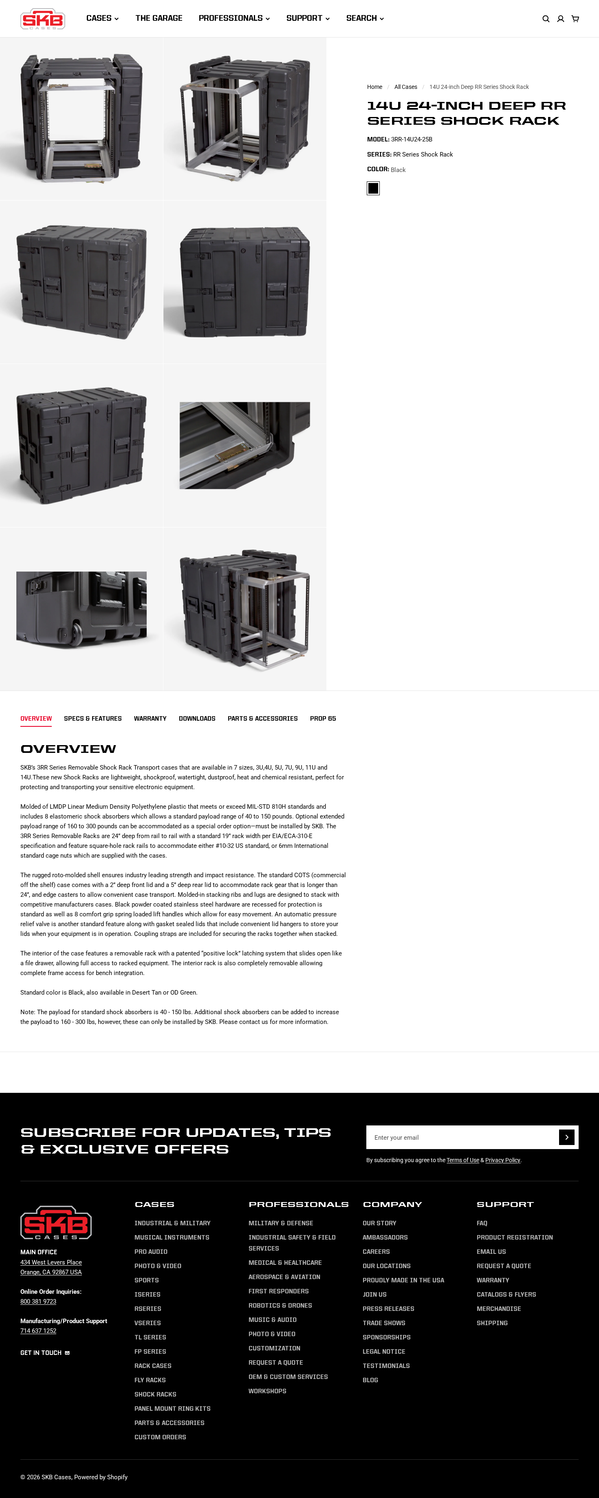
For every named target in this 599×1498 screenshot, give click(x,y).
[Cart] (575, 18)
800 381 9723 (38, 1301)
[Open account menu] (560, 18)
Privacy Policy (502, 1160)
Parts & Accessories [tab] (263, 719)
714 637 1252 (38, 1330)
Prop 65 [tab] (323, 719)
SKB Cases (56, 1477)
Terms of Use (463, 1160)
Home (374, 86)
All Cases (405, 86)
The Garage (159, 19)
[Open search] (546, 18)
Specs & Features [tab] (93, 719)
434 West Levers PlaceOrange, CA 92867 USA (51, 1267)
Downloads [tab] (197, 719)
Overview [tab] (36, 719)
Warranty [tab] (150, 719)
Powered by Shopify (101, 1477)
